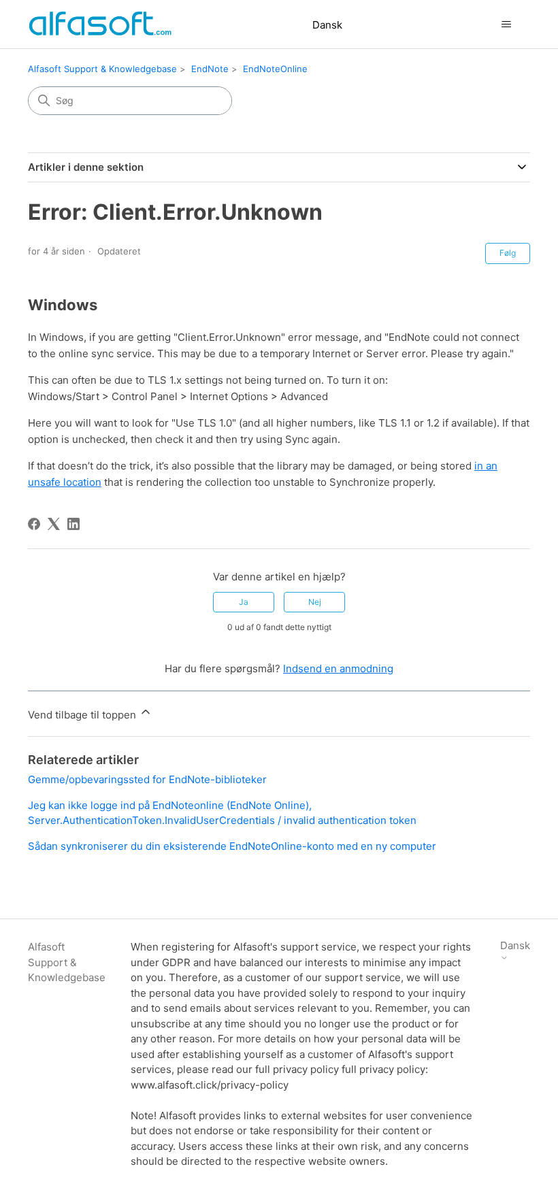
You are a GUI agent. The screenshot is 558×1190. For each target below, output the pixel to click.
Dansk (327, 25)
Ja (243, 602)
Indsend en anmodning (338, 668)
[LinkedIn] (73, 524)
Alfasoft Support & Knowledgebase (102, 68)
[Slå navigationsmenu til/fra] (506, 24)
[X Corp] (54, 524)
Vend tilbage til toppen (83, 714)
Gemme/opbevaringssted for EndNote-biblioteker (147, 779)
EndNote (210, 68)
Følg (507, 253)
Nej (314, 602)
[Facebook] (34, 524)
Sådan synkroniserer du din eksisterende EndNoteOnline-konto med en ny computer (232, 846)
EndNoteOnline (275, 68)
